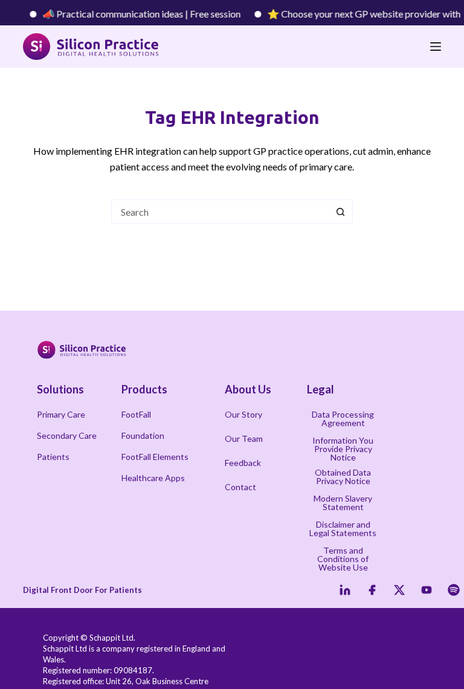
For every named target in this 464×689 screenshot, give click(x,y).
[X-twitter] (399, 590)
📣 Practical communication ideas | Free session (135, 13)
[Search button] (341, 211)
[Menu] (435, 46)
